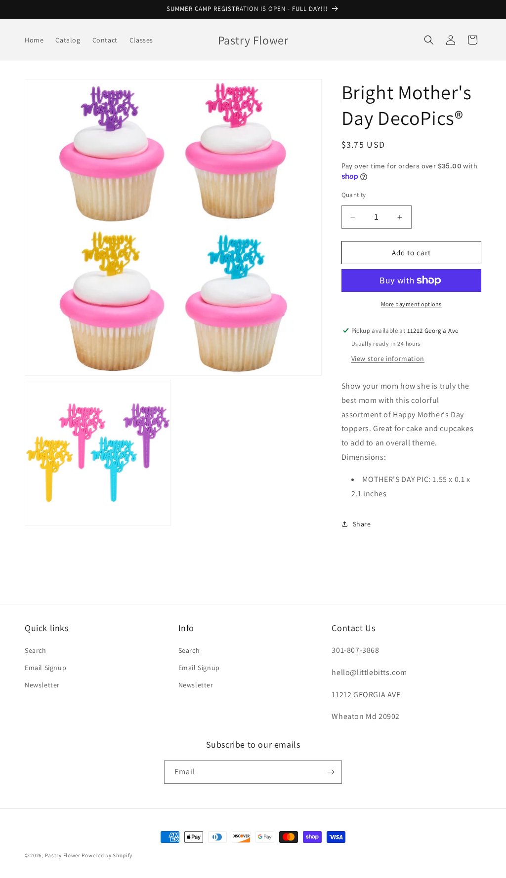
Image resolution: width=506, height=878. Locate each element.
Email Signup (45, 667)
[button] (429, 40)
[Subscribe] (330, 772)
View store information (387, 358)
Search (35, 650)
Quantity (353, 195)
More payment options (411, 304)
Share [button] (362, 523)
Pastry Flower (63, 855)
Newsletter (42, 684)
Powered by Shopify (107, 855)
